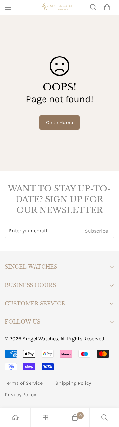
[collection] (45, 417)
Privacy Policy (20, 394)
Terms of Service (24, 383)
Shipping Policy (73, 383)
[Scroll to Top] (107, 393)
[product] (15, 417)
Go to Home (59, 122)
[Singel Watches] (59, 7)
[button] (107, 7)
